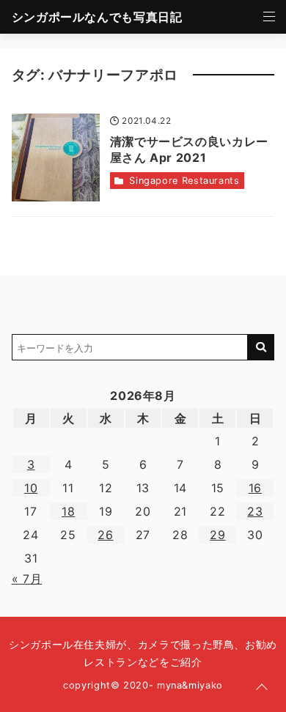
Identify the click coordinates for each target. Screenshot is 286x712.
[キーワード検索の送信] (261, 347)
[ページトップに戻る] (262, 688)
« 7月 (27, 578)
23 (255, 511)
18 (68, 511)
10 (30, 488)
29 (217, 534)
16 (255, 488)
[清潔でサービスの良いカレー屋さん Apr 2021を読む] (56, 157)
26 (105, 534)
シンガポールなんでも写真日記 (97, 17)
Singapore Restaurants (184, 180)
